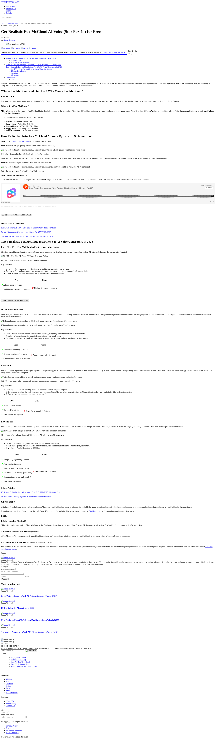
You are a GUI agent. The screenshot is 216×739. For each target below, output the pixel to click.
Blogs (8, 11)
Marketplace (11, 8)
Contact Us (10, 706)
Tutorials (9, 13)
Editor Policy (11, 703)
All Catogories (12, 693)
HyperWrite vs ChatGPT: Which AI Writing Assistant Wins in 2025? (30, 620)
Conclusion (10, 77)
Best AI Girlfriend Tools (20, 664)
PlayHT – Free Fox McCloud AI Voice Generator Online (31, 69)
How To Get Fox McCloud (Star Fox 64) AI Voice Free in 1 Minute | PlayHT (35, 206)
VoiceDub (14, 73)
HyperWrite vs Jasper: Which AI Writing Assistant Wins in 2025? (29, 596)
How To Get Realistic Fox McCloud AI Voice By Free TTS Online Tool (33, 65)
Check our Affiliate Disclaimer (115, 52)
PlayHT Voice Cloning (21, 141)
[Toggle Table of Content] (130, 54)
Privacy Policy (12, 726)
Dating (8, 686)
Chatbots (9, 684)
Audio (8, 681)
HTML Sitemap (12, 733)
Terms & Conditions (14, 730)
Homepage (10, 6)
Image (8, 688)
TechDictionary (95, 511)
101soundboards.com (18, 71)
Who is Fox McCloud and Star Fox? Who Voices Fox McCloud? (31, 58)
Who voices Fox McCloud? (20, 62)
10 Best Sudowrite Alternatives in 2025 (17, 608)
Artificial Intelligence (12, 23)
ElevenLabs (15, 75)
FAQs (13, 79)
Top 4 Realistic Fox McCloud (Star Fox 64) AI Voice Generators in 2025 (34, 67)
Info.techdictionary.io (7, 206)
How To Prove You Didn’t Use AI (24, 666)
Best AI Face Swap (18, 660)
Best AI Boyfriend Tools (20, 662)
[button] (16, 215)
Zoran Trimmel (9, 40)
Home (2, 23)
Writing (9, 679)
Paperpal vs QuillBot (19, 657)
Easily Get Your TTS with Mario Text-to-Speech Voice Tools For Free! (28, 228)
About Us (10, 701)
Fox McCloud (16, 60)
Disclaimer (10, 728)
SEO (8, 690)
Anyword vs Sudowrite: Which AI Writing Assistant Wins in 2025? (29, 632)
